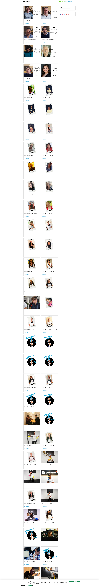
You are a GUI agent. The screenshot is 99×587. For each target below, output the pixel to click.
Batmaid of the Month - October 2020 (47, 155)
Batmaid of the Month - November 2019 (48, 290)
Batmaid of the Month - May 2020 (47, 213)
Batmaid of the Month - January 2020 (29, 271)
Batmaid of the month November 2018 (30, 464)
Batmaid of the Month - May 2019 (47, 368)
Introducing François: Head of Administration (30, 20)
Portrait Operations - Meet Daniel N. (29, 561)
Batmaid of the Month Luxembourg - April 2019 (31, 387)
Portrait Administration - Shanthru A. (29, 522)
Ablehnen (75, 583)
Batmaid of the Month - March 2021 (47, 97)
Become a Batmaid (69, 1)
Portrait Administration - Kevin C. (47, 464)
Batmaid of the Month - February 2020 (30, 252)
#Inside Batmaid (26, 23)
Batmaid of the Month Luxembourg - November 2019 (31, 291)
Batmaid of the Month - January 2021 (47, 116)
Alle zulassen (75, 581)
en (73, 1)
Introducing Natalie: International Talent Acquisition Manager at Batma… (48, 79)
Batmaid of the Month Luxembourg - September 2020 (49, 175)
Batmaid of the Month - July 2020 (29, 97)
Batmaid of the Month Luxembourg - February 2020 (49, 252)
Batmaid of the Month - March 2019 (29, 406)
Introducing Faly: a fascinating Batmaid (30, 39)
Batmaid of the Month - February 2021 (30, 116)
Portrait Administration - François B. (29, 445)
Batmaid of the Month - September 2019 (30, 329)
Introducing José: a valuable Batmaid (47, 58)
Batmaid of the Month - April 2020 (29, 232)
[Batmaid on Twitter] (65, 14)
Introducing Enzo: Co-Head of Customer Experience (48, 21)
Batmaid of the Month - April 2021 (29, 136)
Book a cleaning (62, 1)
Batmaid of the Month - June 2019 (29, 368)
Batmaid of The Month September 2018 (48, 522)
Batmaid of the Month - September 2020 (30, 174)
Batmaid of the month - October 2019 (47, 310)
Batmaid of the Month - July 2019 (47, 348)
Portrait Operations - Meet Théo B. (47, 503)
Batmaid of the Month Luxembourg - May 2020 (31, 213)
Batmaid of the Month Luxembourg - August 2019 (49, 329)
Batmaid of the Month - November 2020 (30, 155)
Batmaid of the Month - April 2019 (47, 387)
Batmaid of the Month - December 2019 (48, 271)
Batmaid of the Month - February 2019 (47, 406)
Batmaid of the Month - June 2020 (47, 194)
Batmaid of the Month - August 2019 (29, 348)
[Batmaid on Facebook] (61, 14)
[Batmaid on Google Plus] (67, 14)
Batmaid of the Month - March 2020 (47, 232)
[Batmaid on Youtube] (69, 14)
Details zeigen (30, 585)
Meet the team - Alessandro (28, 310)
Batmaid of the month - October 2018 (29, 503)
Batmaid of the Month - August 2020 (29, 194)
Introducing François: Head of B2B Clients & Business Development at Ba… (30, 79)
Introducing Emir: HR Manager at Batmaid (48, 39)
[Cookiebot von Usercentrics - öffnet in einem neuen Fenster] (22, 585)
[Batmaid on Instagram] (63, 14)
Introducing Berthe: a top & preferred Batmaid (31, 58)
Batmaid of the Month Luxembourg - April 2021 (49, 136)
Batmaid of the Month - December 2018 (48, 445)
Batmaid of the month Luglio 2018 (47, 561)
